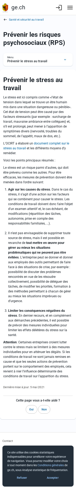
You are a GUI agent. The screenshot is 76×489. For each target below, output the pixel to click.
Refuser (22, 477)
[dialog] (38, 466)
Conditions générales (50, 465)
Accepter (53, 477)
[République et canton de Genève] (5, 7)
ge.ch (18, 7)
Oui (31, 409)
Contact (7, 441)
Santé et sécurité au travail (26, 19)
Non (44, 409)
